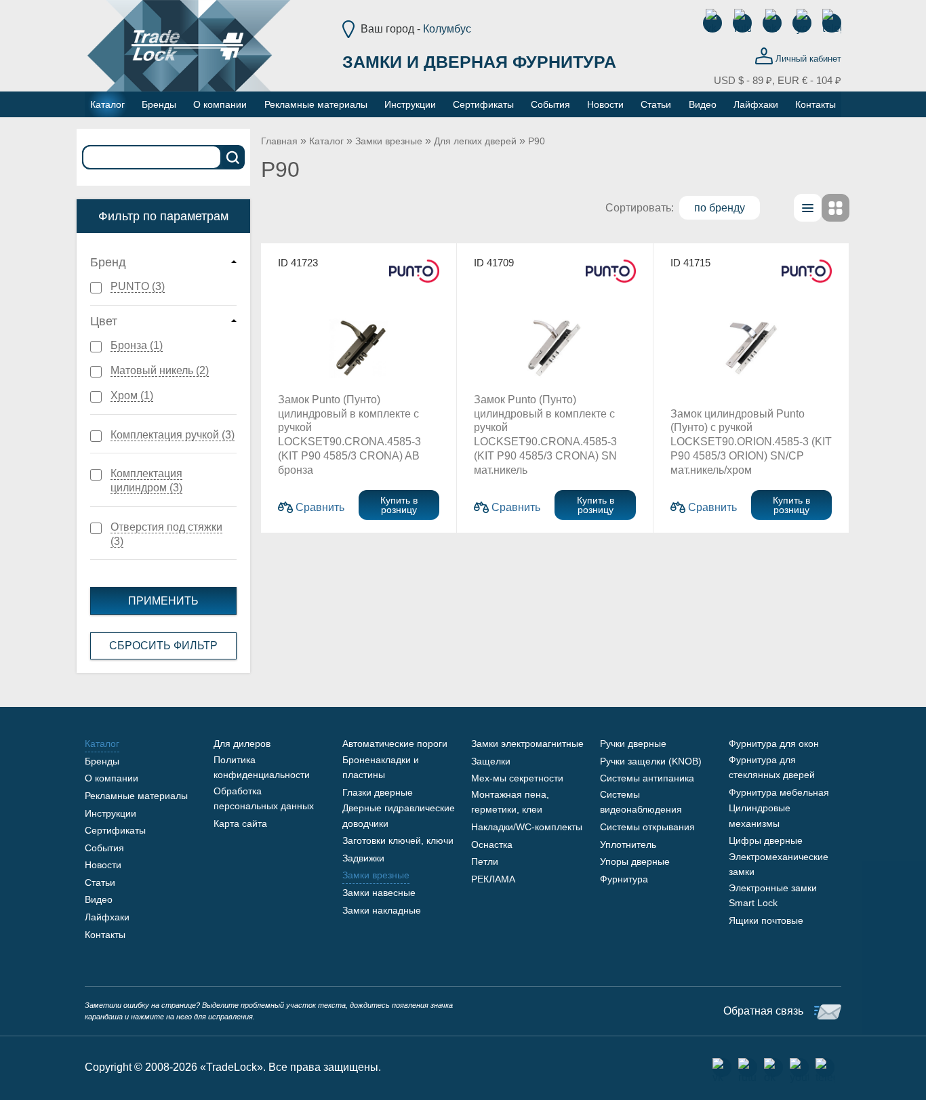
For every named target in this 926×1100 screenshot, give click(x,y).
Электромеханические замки (778, 864)
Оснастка (491, 844)
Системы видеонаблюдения (641, 802)
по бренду (719, 207)
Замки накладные (381, 910)
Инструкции (110, 813)
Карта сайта (240, 823)
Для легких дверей (475, 141)
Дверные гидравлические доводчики (398, 815)
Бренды (102, 761)
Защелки (490, 761)
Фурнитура (624, 879)
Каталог (326, 141)
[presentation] (808, 208)
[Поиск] (233, 157)
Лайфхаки (107, 917)
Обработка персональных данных (264, 798)
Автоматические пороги (394, 743)
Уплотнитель (628, 844)
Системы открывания (647, 826)
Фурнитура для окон (774, 743)
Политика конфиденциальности (262, 767)
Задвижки (363, 858)
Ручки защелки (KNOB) (651, 761)
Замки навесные (379, 892)
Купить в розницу (399, 505)
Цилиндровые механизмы (759, 815)
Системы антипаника (647, 778)
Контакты (105, 934)
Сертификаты (115, 830)
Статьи (100, 882)
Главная (279, 141)
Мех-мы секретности (517, 778)
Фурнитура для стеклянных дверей (772, 767)
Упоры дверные (635, 861)
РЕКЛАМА (493, 879)
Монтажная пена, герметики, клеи (510, 802)
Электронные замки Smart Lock (773, 895)
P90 (536, 141)
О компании (111, 778)
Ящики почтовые (766, 920)
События (104, 847)
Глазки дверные (377, 792)
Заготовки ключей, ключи (398, 840)
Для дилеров (242, 743)
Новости (103, 864)
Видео (99, 899)
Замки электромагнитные (527, 743)
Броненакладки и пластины (380, 767)
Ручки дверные (633, 743)
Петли (484, 861)
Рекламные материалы (136, 795)
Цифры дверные (766, 840)
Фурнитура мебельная (779, 792)
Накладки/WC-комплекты (526, 826)
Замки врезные (388, 141)
